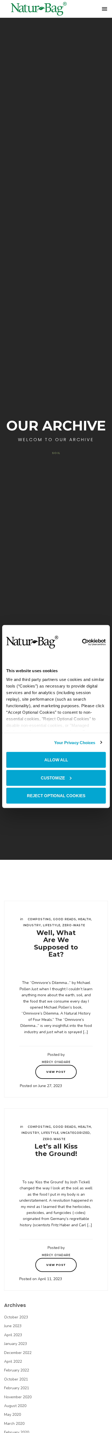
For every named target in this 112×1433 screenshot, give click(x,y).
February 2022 (16, 1370)
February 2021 (16, 1388)
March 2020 (14, 1423)
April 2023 (13, 1335)
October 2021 (16, 1379)
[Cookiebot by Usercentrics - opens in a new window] (82, 642)
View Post (56, 1072)
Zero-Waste (73, 925)
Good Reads (64, 919)
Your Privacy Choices (74, 742)
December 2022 (18, 1352)
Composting (39, 919)
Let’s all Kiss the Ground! (56, 1149)
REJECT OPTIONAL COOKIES (56, 795)
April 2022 (13, 1361)
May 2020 (12, 1414)
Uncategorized (75, 1133)
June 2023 (12, 1326)
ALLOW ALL (56, 760)
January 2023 (15, 1343)
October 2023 (16, 1317)
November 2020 (18, 1397)
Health (84, 919)
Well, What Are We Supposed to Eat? (56, 943)
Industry (32, 925)
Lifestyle (51, 925)
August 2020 (15, 1405)
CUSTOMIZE (53, 777)
